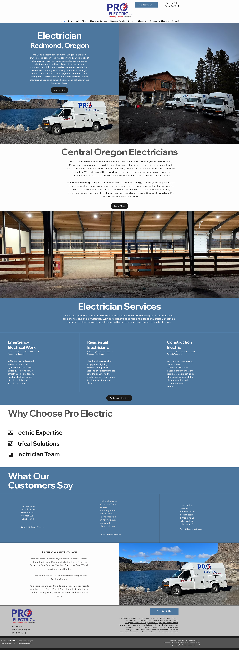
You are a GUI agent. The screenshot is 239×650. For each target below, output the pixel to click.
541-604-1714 (172, 6)
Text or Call (171, 3)
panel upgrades (158, 627)
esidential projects (155, 623)
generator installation (142, 625)
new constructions (170, 623)
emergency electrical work (135, 623)
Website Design (7, 643)
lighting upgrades (126, 625)
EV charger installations (141, 627)
